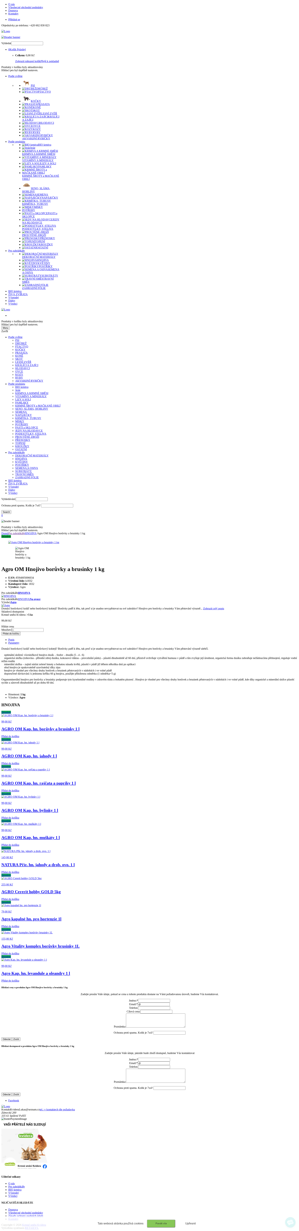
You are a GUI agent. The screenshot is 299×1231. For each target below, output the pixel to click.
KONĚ (19, 355)
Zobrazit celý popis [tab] (213, 608)
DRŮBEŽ (21, 343)
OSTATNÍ (21, 449)
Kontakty (13, 13)
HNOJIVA (21, 458)
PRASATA (21, 352)
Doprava (13, 10)
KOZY (19, 374)
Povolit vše (161, 1223)
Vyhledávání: (8, 499)
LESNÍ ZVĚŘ (23, 362)
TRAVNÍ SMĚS (24, 474)
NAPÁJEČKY (23, 415)
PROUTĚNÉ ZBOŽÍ (27, 436)
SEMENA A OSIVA (26, 468)
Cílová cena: (133, 1011)
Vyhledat (6, 43)
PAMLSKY (22, 402)
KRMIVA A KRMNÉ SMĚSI (31, 393)
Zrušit (16, 1039)
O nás (11, 4)
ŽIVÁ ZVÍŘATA (18, 294)
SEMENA (21, 411)
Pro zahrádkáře (16, 250)
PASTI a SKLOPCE (26, 427)
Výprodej (13, 297)
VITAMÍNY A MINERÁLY (31, 396)
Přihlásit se (14, 19)
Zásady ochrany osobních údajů (25, 1215)
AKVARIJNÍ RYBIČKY (29, 380)
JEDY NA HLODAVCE (29, 430)
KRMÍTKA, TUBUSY (28, 418)
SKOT (19, 358)
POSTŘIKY (22, 464)
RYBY (19, 377)
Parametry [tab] (13, 642)
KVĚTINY (21, 461)
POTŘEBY (21, 424)
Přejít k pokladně (49, 61)
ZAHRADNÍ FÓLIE (27, 477)
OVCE (19, 371)
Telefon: (133, 1007)
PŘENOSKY (22, 440)
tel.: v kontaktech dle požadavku (57, 1109)
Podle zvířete (15, 76)
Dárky (11, 300)
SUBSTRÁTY (23, 471)
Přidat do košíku (11, 633)
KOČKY (20, 349)
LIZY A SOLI (23, 399)
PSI (17, 340)
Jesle (17, 390)
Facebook (13, 1100)
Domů (4, 533)
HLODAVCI (22, 368)
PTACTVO (21, 346)
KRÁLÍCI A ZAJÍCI (26, 365)
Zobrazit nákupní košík (27, 61)
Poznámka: (120, 1026)
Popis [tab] (11, 639)
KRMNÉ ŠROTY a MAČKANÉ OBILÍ (37, 405)
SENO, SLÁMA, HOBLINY (31, 408)
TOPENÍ (20, 443)
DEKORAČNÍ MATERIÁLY (32, 455)
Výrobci (12, 303)
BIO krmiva (14, 291)
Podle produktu (16, 141)
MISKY (19, 421)
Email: (133, 1004)
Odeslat (7, 1039)
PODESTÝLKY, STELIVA (30, 433)
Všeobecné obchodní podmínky (25, 7)
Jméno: (133, 1000)
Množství (6, 629)
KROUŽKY (22, 446)
